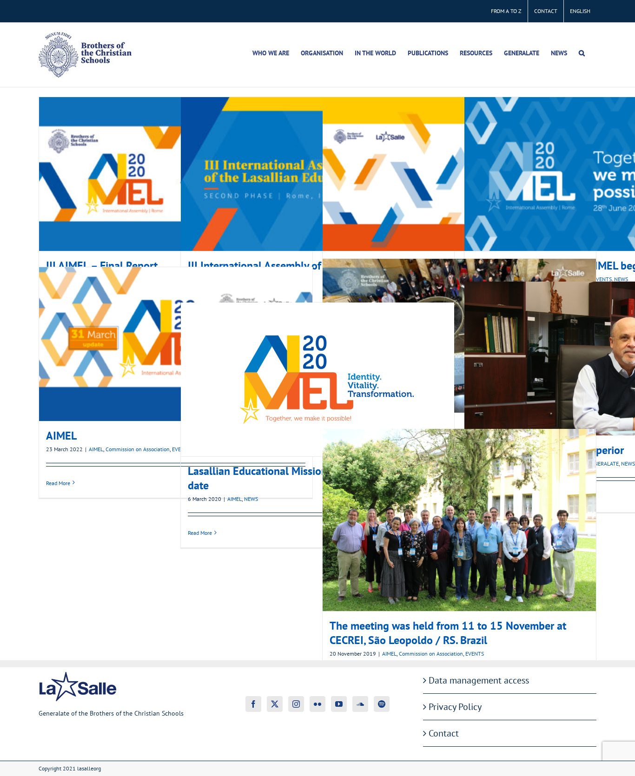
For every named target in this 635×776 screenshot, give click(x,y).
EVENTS (474, 653)
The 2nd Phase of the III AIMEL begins (601, 173)
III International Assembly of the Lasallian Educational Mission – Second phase (317, 173)
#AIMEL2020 (459, 335)
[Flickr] (317, 704)
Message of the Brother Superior (601, 358)
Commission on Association (138, 449)
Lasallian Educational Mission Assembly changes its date (317, 379)
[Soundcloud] (360, 704)
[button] (582, 53)
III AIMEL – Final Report (175, 173)
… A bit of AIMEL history (459, 173)
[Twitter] (275, 704)
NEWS (628, 463)
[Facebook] (253, 704)
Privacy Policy (455, 707)
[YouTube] (339, 704)
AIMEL (175, 343)
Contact (444, 733)
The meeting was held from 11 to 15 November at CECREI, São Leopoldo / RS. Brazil (459, 520)
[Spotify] (382, 704)
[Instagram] (296, 704)
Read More (58, 483)
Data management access (479, 680)
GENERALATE (603, 463)
